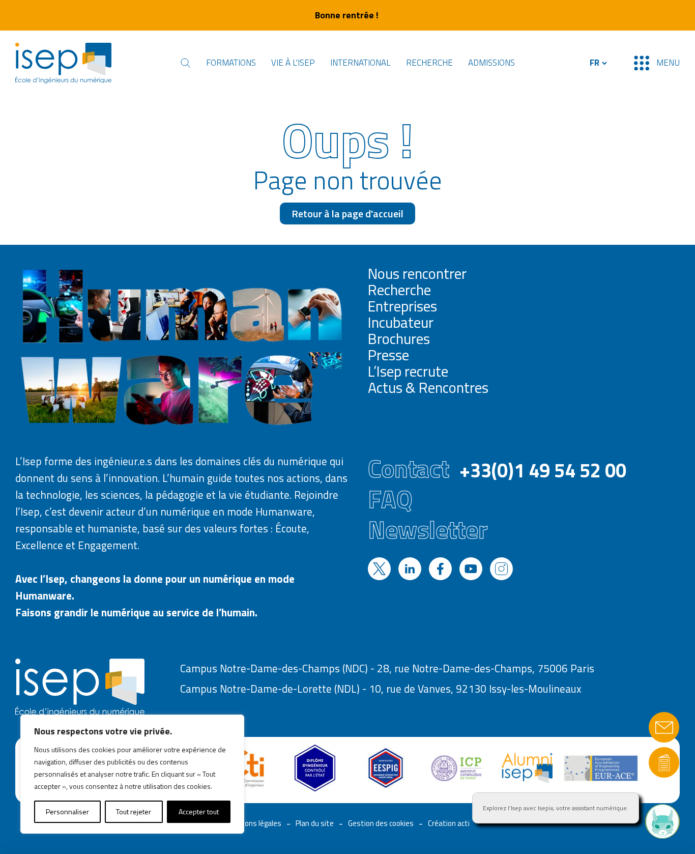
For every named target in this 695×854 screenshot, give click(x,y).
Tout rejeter (133, 811)
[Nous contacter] (664, 727)
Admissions (491, 62)
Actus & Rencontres (428, 387)
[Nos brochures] (664, 762)
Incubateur (400, 322)
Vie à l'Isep (293, 62)
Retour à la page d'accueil (347, 213)
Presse (388, 355)
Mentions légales (253, 823)
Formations (231, 62)
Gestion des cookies (381, 823)
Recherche (429, 62)
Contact (497, 468)
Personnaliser (67, 811)
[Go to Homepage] (63, 63)
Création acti (449, 823)
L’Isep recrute (408, 371)
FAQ (390, 498)
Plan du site (315, 823)
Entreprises (402, 306)
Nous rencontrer (417, 273)
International (360, 62)
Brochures (399, 338)
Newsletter (427, 529)
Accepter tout (199, 811)
